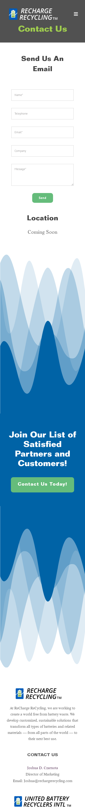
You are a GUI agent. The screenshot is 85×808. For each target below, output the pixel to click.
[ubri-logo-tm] (42, 797)
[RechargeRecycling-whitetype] (33, 8)
